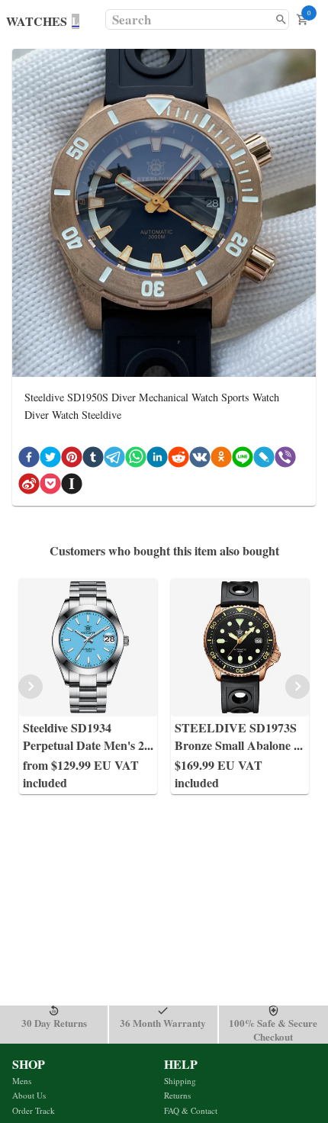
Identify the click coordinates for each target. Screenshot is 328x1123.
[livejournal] (264, 459)
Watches (36, 21)
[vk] (200, 459)
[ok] (221, 459)
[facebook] (29, 459)
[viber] (285, 459)
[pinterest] (71, 459)
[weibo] (29, 486)
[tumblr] (93, 459)
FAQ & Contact (190, 1110)
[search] (281, 19)
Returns (177, 1095)
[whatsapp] (135, 459)
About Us (29, 1095)
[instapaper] (71, 486)
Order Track (33, 1110)
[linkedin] (157, 459)
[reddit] (178, 459)
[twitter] (50, 459)
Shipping (180, 1080)
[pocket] (50, 486)
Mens (21, 1080)
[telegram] (114, 459)
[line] (242, 459)
